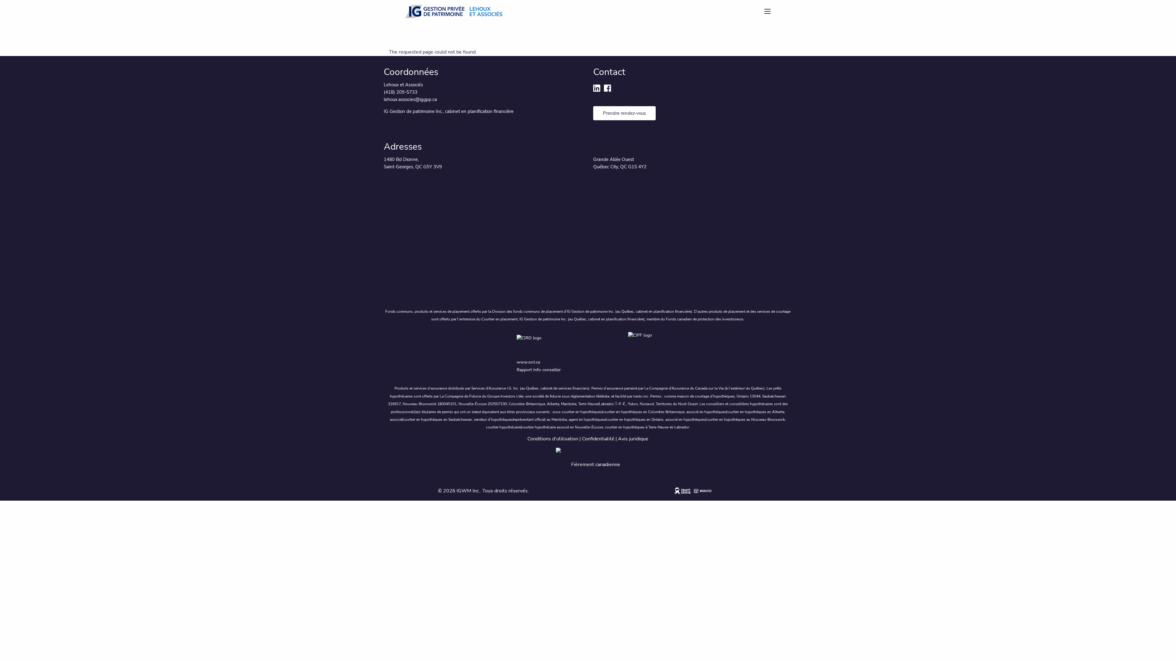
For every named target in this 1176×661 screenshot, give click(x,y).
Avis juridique (633, 438)
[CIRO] (567, 343)
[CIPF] (644, 343)
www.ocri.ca (528, 362)
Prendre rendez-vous (624, 113)
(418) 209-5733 (401, 92)
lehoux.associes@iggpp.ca (410, 99)
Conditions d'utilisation (552, 438)
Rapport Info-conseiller (539, 370)
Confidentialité (598, 438)
